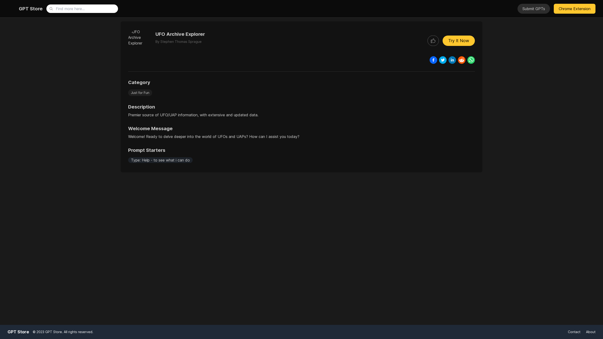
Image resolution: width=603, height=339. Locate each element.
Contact (574, 332)
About (590, 332)
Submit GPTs (533, 8)
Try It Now (458, 40)
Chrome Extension (575, 8)
